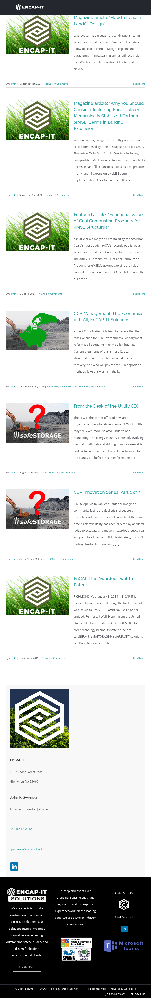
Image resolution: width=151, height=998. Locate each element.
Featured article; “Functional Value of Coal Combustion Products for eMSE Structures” (108, 221)
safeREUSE (66, 386)
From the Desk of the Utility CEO (106, 406)
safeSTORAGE (80, 386)
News (48, 83)
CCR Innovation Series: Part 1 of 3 (107, 492)
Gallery (43, 140)
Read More (139, 83)
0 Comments (61, 83)
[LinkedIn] (14, 866)
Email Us (139, 994)
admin (12, 83)
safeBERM (52, 386)
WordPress (130, 988)
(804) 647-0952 (21, 829)
